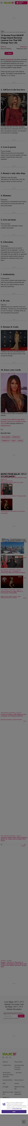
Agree (14, 1111)
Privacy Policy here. (17, 1108)
